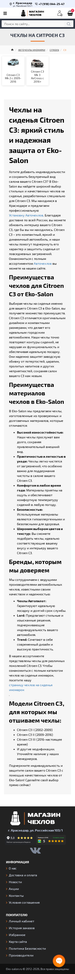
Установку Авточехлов (26, 215)
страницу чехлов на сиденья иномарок (30, 687)
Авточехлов (43, 263)
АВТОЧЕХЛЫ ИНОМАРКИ (31, 49)
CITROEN (54, 49)
